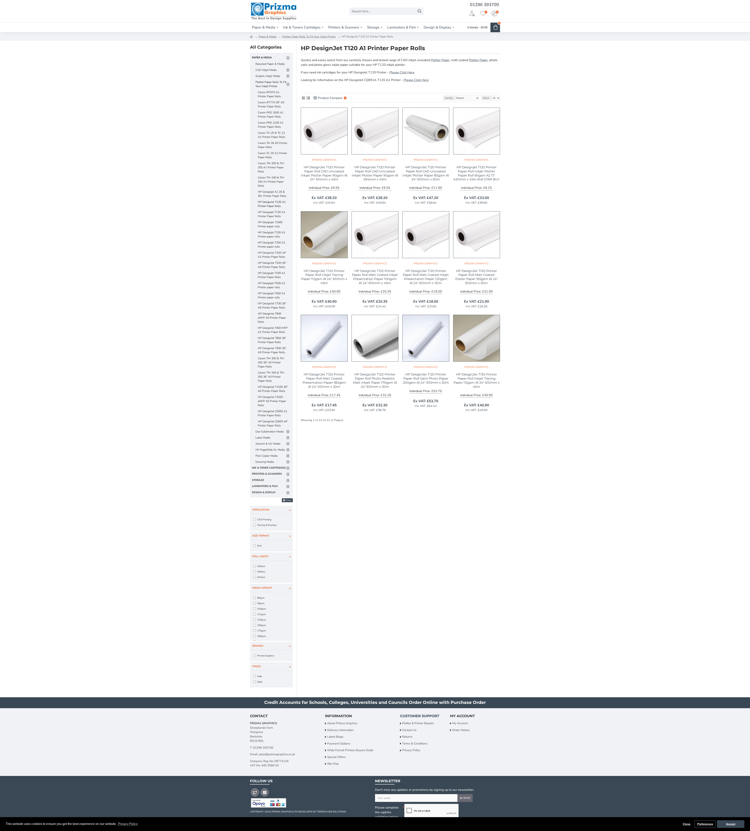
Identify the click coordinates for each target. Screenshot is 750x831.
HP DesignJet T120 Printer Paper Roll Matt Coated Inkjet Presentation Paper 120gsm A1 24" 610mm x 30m (426, 277)
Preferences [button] (705, 824)
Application (260, 510)
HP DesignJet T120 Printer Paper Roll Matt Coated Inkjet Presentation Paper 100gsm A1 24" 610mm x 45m (375, 277)
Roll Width (260, 556)
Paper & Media (267, 36)
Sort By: (449, 98)
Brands (257, 646)
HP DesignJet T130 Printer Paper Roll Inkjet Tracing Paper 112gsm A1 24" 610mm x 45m (477, 380)
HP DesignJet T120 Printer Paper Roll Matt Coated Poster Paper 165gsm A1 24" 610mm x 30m (476, 277)
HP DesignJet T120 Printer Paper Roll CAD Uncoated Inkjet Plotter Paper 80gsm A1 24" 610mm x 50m (426, 173)
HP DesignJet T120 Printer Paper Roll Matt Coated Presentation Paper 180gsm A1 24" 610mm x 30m (324, 380)
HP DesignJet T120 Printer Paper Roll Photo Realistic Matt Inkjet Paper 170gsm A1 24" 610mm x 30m (375, 380)
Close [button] (686, 824)
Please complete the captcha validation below (387, 812)
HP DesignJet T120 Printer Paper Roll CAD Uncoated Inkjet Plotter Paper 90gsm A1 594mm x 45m (375, 173)
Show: (486, 98)
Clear (289, 500)
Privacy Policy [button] (128, 824)
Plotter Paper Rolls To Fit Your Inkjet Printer (309, 36)
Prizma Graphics (324, 159)
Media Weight (262, 588)
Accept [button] (730, 824)
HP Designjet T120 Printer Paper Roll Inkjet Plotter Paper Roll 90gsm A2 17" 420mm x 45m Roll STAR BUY (476, 173)
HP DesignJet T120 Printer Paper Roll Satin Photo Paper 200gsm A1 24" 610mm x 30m (426, 378)
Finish (256, 666)
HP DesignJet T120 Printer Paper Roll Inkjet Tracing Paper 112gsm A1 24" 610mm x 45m (324, 277)
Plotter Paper (440, 60)
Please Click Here (401, 72)
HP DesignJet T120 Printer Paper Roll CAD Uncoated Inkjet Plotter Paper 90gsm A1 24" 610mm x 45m (324, 173)
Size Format (260, 536)
